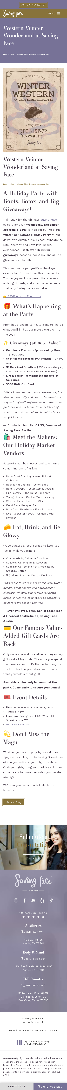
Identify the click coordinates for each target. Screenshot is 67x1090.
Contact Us (33, 858)
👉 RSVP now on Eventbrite (22, 296)
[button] (58, 13)
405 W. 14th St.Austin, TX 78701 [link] (33, 941)
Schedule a (33, 840)
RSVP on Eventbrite (18, 724)
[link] (33, 932)
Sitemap (54, 1030)
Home (5, 54)
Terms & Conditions (19, 1030)
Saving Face (48, 219)
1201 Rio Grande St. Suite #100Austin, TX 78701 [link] (33, 968)
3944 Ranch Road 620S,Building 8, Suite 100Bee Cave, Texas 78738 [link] (33, 996)
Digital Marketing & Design (37, 1042)
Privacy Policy (39, 1030)
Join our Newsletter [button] (33, 5)
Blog (12, 54)
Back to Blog (14, 802)
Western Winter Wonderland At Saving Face (33, 54)
